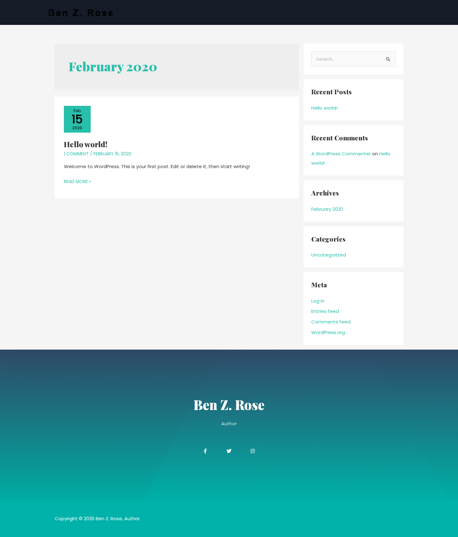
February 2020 (327, 209)
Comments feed (331, 321)
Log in (317, 301)
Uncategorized (328, 255)
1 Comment (76, 154)
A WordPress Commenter (341, 153)
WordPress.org (328, 332)
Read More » (77, 181)
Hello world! (85, 144)
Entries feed (325, 311)
